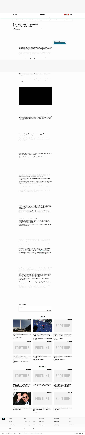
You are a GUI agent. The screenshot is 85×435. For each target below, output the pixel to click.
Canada (41, 355)
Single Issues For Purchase (42, 425)
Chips (59, 355)
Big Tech (55, 355)
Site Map (70, 425)
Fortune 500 (10, 421)
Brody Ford (56, 359)
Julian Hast (15, 337)
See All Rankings (11, 428)
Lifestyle (30, 424)
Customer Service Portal (41, 421)
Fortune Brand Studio (56, 421)
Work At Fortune (70, 422)
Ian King (59, 359)
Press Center (70, 421)
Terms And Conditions (71, 424)
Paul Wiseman (16, 361)
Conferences (34, 425)
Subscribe (66, 14)
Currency (60, 333)
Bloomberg (20, 337)
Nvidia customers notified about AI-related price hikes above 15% (63, 357)
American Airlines (38, 57)
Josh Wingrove (36, 359)
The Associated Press (48, 338)
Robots (39, 333)
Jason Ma (55, 338)
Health (29, 421)
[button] (15, 28)
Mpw (33, 422)
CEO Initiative (34, 424)
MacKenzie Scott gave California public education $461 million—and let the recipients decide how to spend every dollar (63, 408)
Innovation (35, 333)
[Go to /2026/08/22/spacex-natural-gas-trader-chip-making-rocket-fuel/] (22, 325)
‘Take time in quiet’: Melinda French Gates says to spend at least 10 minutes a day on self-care (42, 385)
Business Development (56, 425)
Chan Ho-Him (41, 338)
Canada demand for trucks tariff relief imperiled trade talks (42, 357)
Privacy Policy (40, 422)
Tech (24, 424)
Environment (25, 428)
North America (15, 355)
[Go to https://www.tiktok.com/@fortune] (80, 433)
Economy (55, 333)
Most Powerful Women (11, 425)
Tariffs (20, 355)
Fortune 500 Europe (11, 424)
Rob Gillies (20, 361)
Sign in (71, 14)
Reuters (15, 28)
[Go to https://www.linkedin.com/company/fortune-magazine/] (77, 433)
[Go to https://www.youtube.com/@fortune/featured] (82, 433)
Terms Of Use (40, 424)
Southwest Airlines (41, 156)
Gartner (41, 250)
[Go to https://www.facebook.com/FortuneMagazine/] (74, 433)
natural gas (18, 333)
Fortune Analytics (56, 422)
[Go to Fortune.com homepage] (42, 14)
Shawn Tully (61, 338)
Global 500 (10, 422)
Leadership (25, 421)
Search (16, 14)
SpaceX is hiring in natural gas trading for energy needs (22, 335)
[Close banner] (65, 41)
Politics (29, 425)
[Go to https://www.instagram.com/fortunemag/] (79, 433)
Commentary (34, 421)
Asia (24, 425)
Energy (14, 333)
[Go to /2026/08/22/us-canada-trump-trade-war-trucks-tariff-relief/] (42, 348)
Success (25, 422)
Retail (29, 422)
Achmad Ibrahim (36, 338)
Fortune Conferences (56, 424)
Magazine (30, 428)
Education (34, 428)
